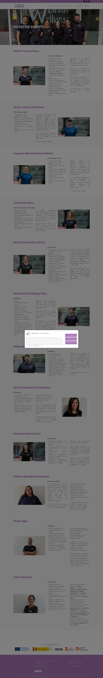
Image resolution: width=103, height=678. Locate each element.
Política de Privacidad (33, 345)
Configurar (71, 335)
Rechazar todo (71, 342)
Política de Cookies (39, 344)
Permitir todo (71, 339)
